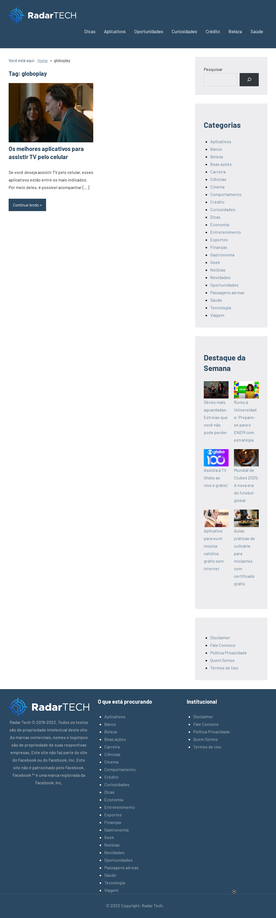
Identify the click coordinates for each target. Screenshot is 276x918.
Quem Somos (222, 660)
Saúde (257, 31)
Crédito (213, 31)
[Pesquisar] (249, 79)
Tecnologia (220, 307)
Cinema (217, 186)
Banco (216, 149)
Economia (219, 224)
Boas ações (221, 164)
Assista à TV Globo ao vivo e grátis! (216, 477)
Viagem (217, 315)
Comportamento (226, 194)
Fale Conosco (223, 645)
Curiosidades (184, 31)
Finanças (218, 247)
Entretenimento (225, 232)
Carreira (218, 171)
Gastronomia (222, 254)
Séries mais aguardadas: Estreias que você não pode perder (216, 417)
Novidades (220, 277)
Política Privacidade (228, 652)
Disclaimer (220, 637)
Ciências (218, 179)
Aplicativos (115, 31)
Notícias (218, 269)
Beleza (235, 31)
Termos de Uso (224, 667)
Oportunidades (148, 31)
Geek (215, 262)
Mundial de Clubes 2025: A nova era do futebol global (246, 485)
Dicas (89, 31)
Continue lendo (26, 204)
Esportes (219, 239)
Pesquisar (213, 69)
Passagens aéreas (227, 292)
